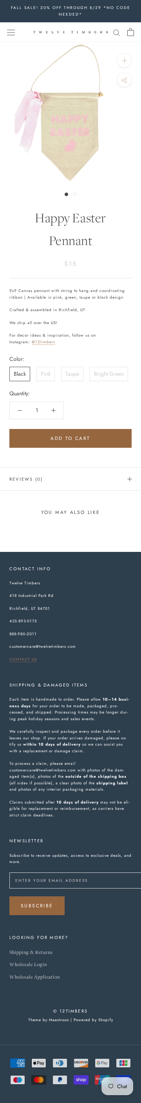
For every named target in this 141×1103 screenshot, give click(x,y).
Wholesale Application (34, 977)
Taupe (72, 374)
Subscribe (37, 905)
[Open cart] (130, 32)
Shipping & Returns (31, 952)
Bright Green (109, 374)
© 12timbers (70, 1011)
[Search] (116, 32)
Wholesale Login (28, 964)
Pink (46, 374)
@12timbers (43, 342)
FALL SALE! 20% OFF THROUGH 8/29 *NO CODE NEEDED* (70, 11)
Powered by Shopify (93, 1020)
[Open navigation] (11, 32)
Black (20, 374)
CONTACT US (23, 659)
